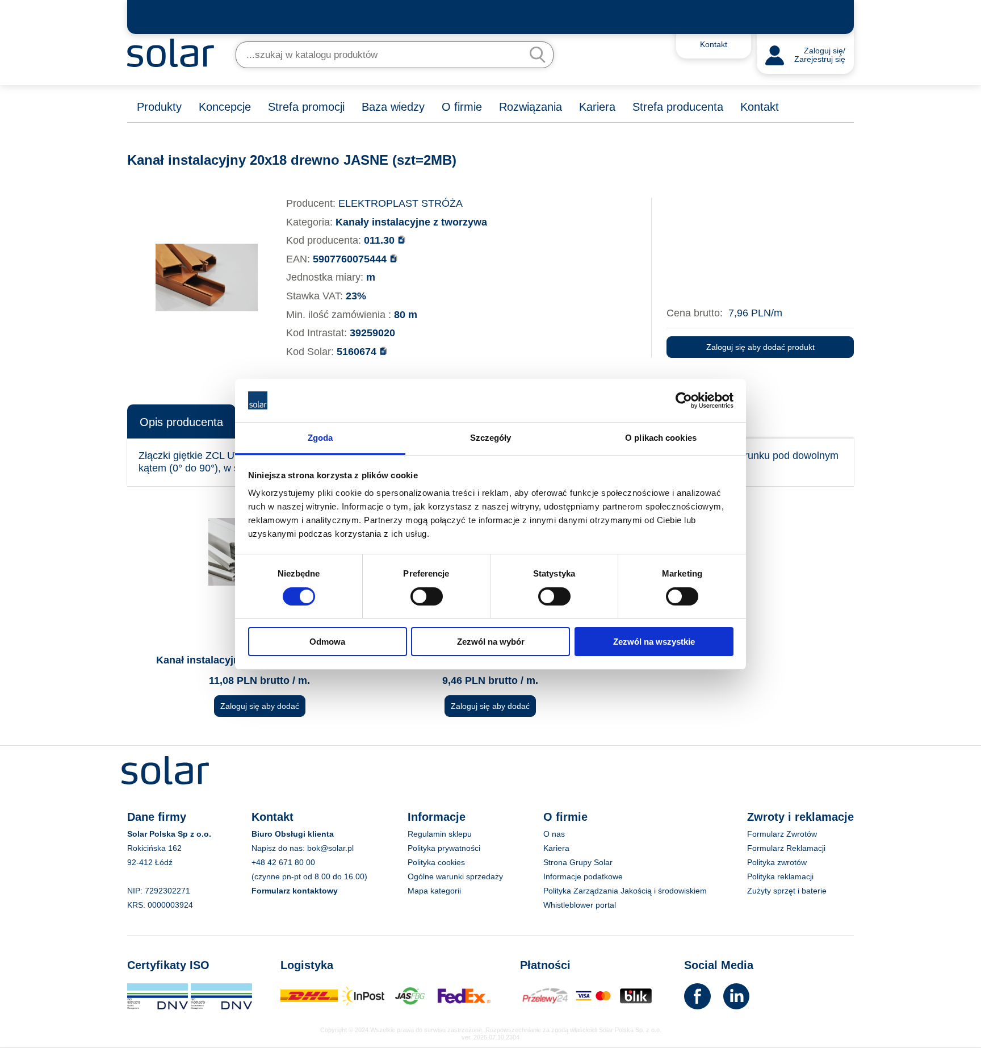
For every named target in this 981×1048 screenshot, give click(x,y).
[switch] (426, 595)
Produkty (159, 107)
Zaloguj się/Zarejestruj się (819, 55)
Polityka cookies (436, 862)
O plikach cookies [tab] (661, 437)
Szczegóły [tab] (491, 437)
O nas (554, 833)
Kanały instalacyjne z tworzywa (411, 222)
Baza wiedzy (393, 107)
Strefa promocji (306, 107)
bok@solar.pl (330, 848)
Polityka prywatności (444, 848)
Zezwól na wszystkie (654, 641)
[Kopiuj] (401, 239)
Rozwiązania (530, 107)
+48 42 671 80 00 (283, 862)
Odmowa (327, 641)
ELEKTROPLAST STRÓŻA (400, 203)
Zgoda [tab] (320, 437)
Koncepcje (225, 107)
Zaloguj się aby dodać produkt (760, 347)
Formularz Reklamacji (786, 848)
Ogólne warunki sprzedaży (455, 876)
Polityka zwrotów (777, 862)
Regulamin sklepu (440, 833)
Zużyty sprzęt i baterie (787, 890)
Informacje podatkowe (583, 876)
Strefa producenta (677, 107)
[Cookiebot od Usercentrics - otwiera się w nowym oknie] (683, 400)
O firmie (462, 107)
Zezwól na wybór (491, 641)
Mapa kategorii (434, 890)
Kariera (597, 107)
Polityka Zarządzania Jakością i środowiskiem (625, 890)
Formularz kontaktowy (294, 890)
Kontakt (759, 107)
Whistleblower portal (579, 904)
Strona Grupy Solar (578, 862)
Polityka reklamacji (780, 876)
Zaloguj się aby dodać (259, 706)
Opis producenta (181, 422)
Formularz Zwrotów (782, 833)
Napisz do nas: (279, 848)
